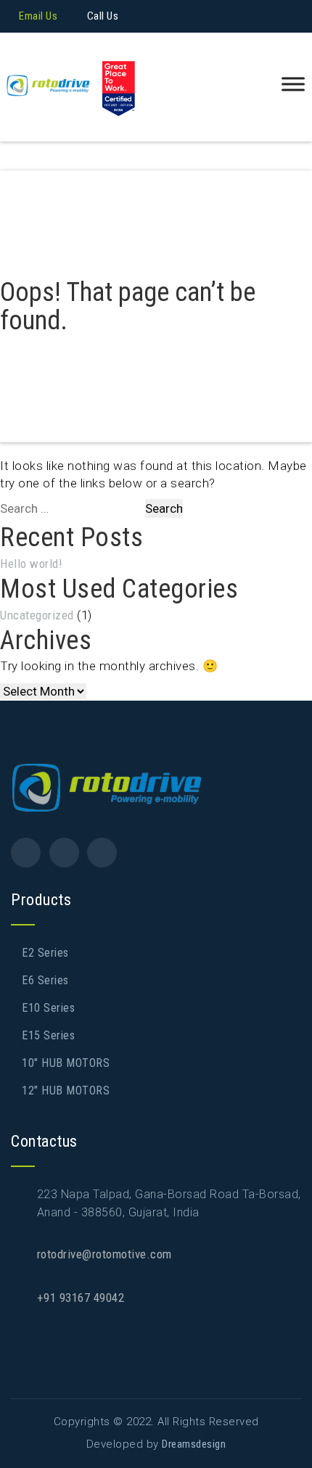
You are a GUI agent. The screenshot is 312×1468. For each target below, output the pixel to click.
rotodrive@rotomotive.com (104, 1254)
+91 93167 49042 (81, 1297)
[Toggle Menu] (293, 84)
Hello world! (31, 563)
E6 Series (45, 980)
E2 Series (45, 953)
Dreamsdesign (194, 1444)
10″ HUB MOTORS (66, 1063)
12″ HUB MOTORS (66, 1090)
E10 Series (48, 1008)
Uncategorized (37, 615)
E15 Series (48, 1035)
